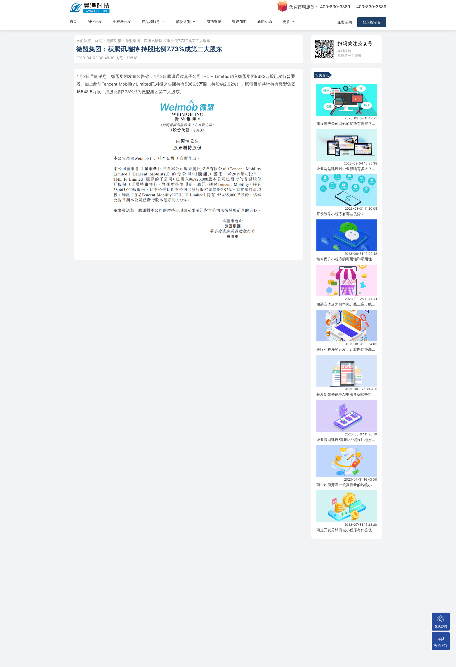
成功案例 (214, 21)
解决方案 (184, 21)
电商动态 (113, 41)
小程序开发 (122, 21)
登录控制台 (372, 22)
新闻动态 (264, 21)
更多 (287, 21)
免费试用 (344, 22)
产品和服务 (151, 21)
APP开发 (95, 21)
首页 (73, 21)
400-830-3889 (335, 6)
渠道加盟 (239, 21)
